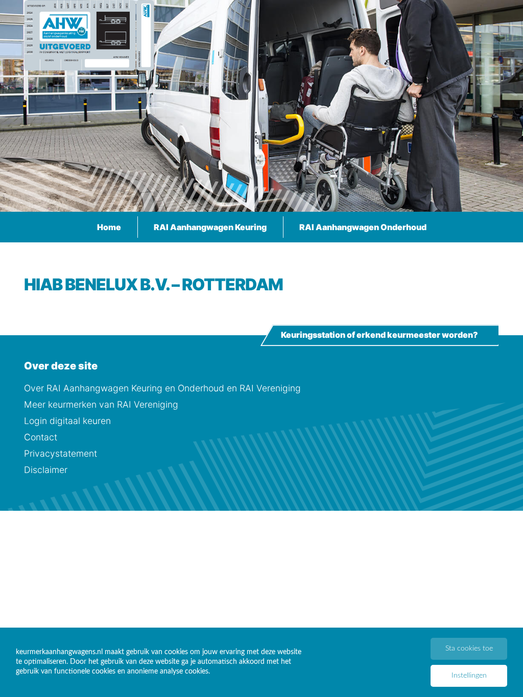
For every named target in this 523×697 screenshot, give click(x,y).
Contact (40, 437)
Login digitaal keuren (67, 420)
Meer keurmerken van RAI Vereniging (101, 404)
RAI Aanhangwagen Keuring (210, 227)
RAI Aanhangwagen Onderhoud (362, 227)
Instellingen (469, 675)
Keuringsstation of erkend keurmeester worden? (379, 335)
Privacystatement (60, 453)
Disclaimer (45, 469)
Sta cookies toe (469, 648)
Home (109, 227)
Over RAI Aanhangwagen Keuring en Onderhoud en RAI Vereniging (162, 388)
